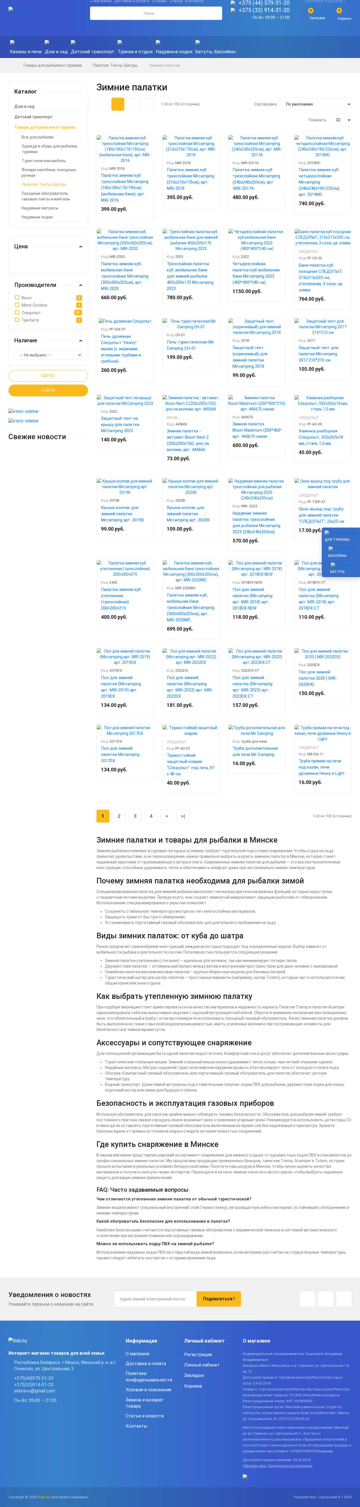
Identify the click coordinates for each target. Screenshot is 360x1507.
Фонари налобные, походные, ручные (49, 173)
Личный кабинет (202, 1365)
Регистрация (198, 1354)
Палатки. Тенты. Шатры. (115, 65)
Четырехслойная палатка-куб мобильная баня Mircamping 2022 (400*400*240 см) (256, 273)
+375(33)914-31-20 (33, 1384)
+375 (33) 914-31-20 (264, 10)
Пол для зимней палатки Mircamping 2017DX (120, 754)
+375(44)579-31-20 (33, 1378)
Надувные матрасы (40, 208)
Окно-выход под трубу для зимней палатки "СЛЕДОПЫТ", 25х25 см (321, 515)
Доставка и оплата (146, 1363)
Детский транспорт (33, 117)
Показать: (318, 120)
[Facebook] (325, 1299)
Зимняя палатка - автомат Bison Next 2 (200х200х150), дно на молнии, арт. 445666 (188, 440)
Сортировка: (265, 104)
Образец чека (254, 1466)
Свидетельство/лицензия (290, 1466)
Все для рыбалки (37, 137)
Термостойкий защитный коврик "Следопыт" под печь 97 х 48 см (190, 764)
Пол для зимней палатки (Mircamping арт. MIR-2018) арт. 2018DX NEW (253, 599)
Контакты (136, 1426)
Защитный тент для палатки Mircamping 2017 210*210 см (318, 354)
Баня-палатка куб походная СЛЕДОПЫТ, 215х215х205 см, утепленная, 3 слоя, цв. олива (321, 278)
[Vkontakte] (344, 1299)
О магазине (138, 1353)
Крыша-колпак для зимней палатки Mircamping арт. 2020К (188, 514)
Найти (48, 390)
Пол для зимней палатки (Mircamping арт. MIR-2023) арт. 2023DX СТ (253, 687)
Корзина (193, 1386)
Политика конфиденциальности (149, 1376)
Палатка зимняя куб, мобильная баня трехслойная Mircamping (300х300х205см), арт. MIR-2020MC (190, 607)
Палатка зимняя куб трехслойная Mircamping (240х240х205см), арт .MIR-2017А (256, 179)
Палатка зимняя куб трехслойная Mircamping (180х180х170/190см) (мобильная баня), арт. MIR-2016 (124, 188)
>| (183, 816)
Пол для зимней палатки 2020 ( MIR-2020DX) (318, 678)
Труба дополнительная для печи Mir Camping (255, 751)
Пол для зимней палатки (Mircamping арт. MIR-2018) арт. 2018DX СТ (319, 599)
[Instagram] (307, 1299)
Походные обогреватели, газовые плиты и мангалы (46, 196)
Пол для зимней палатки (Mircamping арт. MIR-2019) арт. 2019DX (121, 687)
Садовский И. (329, 1497)
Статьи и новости (145, 1416)
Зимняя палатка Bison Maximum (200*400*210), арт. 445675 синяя (257, 430)
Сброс (48, 376)
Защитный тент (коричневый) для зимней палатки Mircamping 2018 (250, 357)
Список (147, 104)
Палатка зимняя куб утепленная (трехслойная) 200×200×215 (121, 599)
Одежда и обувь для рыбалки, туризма (50, 149)
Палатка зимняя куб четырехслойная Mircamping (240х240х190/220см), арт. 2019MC (319, 182)
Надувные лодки (37, 217)
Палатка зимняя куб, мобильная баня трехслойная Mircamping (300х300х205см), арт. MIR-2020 (124, 276)
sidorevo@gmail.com (34, 1391)
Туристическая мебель (44, 160)
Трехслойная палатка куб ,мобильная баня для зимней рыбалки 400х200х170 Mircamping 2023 (190, 276)
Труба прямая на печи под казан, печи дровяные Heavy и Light (322, 767)
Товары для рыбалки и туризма (52, 65)
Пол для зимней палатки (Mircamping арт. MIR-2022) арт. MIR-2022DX (190, 687)
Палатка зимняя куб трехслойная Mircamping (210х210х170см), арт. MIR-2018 (190, 179)
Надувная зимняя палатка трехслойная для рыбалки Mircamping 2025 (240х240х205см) (256, 522)
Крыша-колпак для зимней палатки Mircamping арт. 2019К (122, 514)
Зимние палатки (164, 65)
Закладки (194, 1375)
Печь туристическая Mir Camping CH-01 (190, 345)
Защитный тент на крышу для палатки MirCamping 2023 (120, 424)
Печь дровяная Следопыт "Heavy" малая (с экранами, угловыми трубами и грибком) (121, 349)
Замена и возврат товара (145, 1403)
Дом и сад (24, 106)
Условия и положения (148, 1389)
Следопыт (309, 251)
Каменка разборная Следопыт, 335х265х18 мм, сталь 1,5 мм (321, 437)
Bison (172, 418)
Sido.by (44, 1497)
